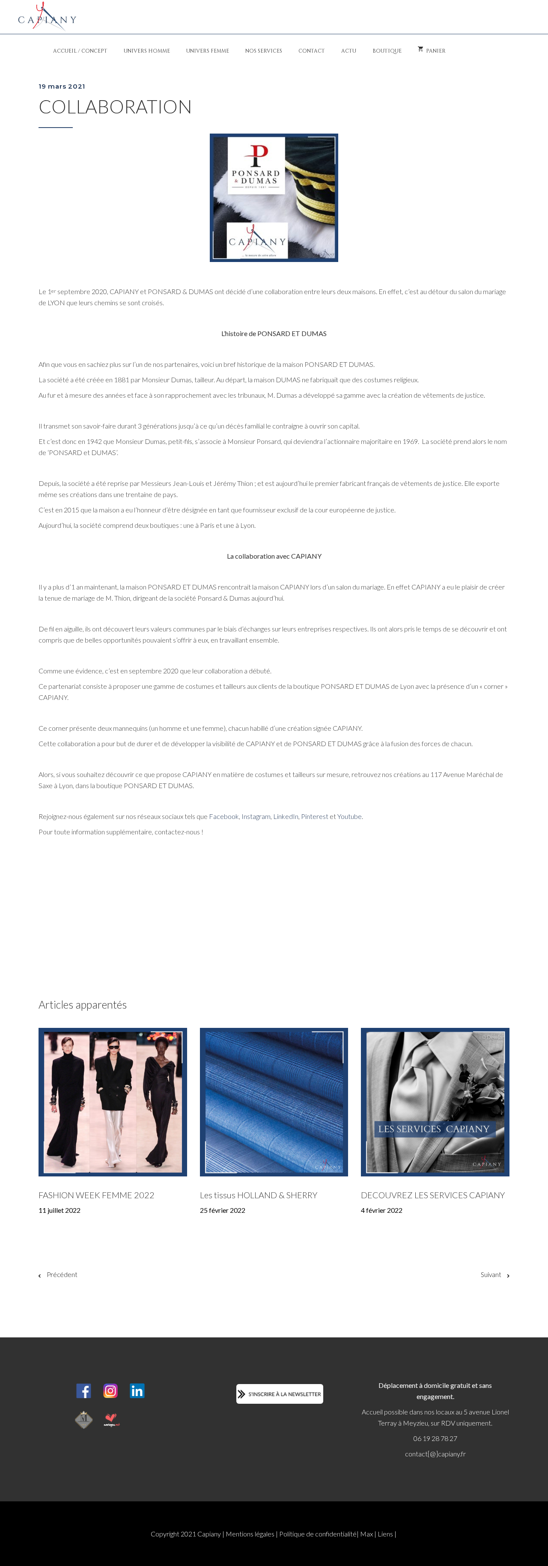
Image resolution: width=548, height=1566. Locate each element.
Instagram (256, 816)
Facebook (224, 816)
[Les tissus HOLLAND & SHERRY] (274, 1102)
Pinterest (314, 816)
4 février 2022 (381, 1210)
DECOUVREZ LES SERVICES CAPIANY (433, 1195)
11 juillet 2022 (59, 1210)
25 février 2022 (222, 1210)
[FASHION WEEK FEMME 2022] (113, 1102)
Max (366, 1534)
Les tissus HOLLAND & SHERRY (258, 1195)
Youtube (349, 816)
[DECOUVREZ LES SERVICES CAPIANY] (435, 1102)
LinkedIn (285, 816)
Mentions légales (250, 1534)
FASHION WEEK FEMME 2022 (97, 1195)
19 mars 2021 (62, 86)
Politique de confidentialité (318, 1534)
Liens (385, 1534)
